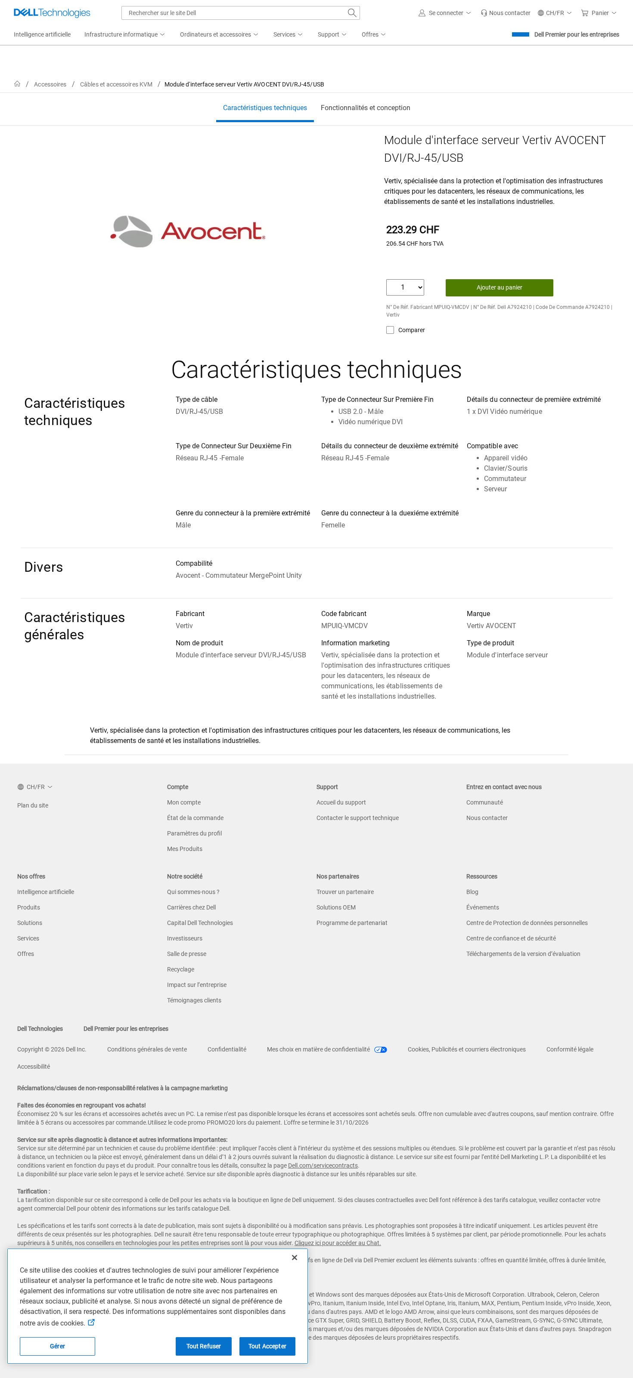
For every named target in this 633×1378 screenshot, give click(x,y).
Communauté (484, 802)
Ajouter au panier (499, 287)
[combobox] (240, 13)
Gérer (57, 1346)
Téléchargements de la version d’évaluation (523, 953)
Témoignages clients (194, 1000)
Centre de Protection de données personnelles (527, 922)
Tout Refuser (203, 1346)
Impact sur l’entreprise (197, 984)
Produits (28, 907)
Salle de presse (186, 953)
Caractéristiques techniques (265, 108)
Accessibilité (33, 1066)
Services (28, 938)
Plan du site (32, 805)
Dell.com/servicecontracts (323, 1165)
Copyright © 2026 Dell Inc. (52, 1049)
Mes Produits (184, 848)
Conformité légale (569, 1049)
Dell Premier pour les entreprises (576, 34)
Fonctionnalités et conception (365, 108)
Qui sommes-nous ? (193, 891)
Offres (25, 953)
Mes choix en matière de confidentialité (319, 1049)
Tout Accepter (267, 1346)
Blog (472, 891)
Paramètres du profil (194, 833)
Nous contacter (487, 817)
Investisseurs (184, 938)
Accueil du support (341, 802)
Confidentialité (227, 1049)
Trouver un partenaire (345, 891)
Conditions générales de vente (147, 1049)
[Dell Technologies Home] (52, 13)
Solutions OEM (336, 907)
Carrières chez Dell (191, 907)
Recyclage (180, 969)
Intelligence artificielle (45, 891)
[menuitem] (125, 35)
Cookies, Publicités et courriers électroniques (467, 1049)
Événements (482, 907)
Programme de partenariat (352, 922)
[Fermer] (294, 1257)
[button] (446, 13)
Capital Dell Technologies (200, 922)
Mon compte (184, 802)
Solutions (29, 922)
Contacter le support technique (357, 817)
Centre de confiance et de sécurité (511, 938)
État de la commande (195, 817)
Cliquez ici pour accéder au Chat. (338, 1242)
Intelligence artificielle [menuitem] (42, 34)
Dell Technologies (40, 1028)
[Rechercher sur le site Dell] (352, 12)
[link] (505, 13)
